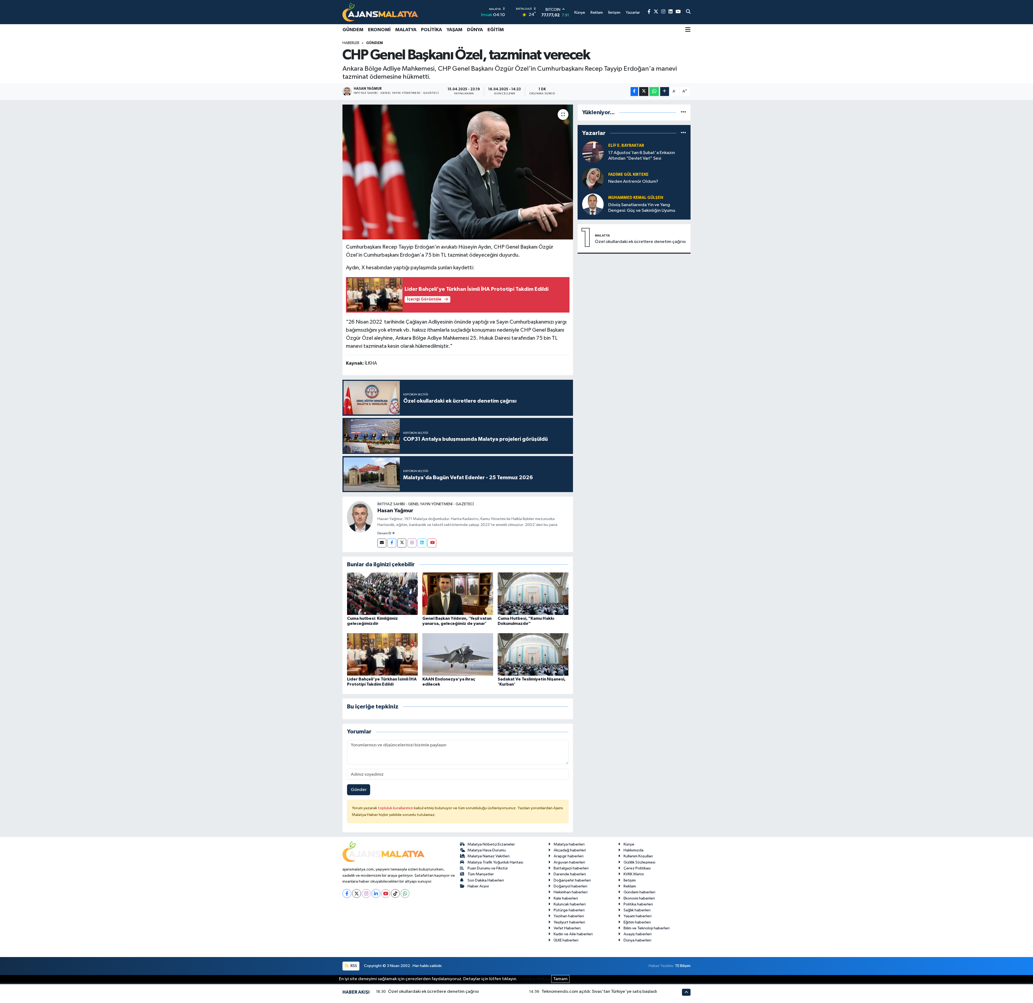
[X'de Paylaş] (643, 91)
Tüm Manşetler (481, 874)
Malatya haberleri (569, 844)
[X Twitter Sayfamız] (656, 12)
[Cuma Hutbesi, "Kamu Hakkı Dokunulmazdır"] (533, 593)
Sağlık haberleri (637, 910)
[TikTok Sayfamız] (395, 893)
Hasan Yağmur (395, 510)
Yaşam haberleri (638, 916)
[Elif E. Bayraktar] (593, 152)
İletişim (630, 880)
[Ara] (688, 12)
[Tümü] (683, 112)
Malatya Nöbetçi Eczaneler (491, 844)
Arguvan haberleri (569, 862)
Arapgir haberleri (568, 856)
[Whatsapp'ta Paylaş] (654, 91)
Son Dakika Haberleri (486, 880)
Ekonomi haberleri (639, 898)
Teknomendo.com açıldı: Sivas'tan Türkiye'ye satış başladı (599, 991)
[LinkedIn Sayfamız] (670, 12)
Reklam (630, 886)
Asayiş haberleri (638, 934)
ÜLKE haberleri (566, 940)
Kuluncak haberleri (570, 904)
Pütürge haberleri (569, 910)
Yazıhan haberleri (569, 916)
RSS (353, 966)
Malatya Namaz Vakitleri (489, 856)
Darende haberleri (570, 874)
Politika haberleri (638, 904)
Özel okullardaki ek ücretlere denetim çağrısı (640, 241)
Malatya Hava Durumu (487, 850)
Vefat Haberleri (567, 928)
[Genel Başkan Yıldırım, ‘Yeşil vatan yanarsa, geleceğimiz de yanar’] (457, 593)
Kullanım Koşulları (638, 856)
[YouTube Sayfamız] (678, 12)
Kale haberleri (566, 898)
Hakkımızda (633, 850)
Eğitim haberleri (637, 922)
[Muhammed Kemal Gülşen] (593, 204)
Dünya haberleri (637, 940)
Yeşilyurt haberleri (569, 922)
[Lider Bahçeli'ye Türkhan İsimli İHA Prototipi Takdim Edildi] (382, 654)
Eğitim (495, 29)
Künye (629, 844)
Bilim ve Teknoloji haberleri (647, 928)
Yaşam (454, 29)
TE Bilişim (683, 966)
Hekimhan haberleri (571, 892)
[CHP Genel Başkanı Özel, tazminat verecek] (457, 172)
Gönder (359, 789)
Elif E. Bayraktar (626, 146)
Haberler (350, 43)
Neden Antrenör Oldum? (633, 181)
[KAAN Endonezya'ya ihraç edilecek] (457, 654)
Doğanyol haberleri (570, 886)
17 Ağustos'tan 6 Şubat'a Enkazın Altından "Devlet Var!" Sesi (641, 156)
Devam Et (384, 533)
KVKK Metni (634, 874)
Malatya (405, 29)
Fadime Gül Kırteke (628, 175)
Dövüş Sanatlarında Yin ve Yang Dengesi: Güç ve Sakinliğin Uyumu (641, 208)
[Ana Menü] (688, 30)
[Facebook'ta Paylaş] (634, 91)
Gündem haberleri (639, 892)
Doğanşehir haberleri (572, 880)
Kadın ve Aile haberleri (573, 934)
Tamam (560, 979)
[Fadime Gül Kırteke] (593, 178)
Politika (431, 29)
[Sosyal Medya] (381, 543)
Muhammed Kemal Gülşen (635, 198)
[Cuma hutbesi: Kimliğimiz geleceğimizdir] (382, 593)
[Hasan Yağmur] (360, 517)
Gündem (352, 29)
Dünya (475, 29)
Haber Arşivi (478, 886)
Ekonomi (379, 29)
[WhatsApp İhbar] (405, 893)
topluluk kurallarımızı (396, 808)
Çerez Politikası (637, 868)
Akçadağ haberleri (570, 850)
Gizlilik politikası (534, 979)
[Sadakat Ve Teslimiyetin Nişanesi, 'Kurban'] (533, 654)
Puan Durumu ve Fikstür (488, 868)
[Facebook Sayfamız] (649, 12)
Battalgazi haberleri (571, 868)
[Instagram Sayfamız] (663, 12)
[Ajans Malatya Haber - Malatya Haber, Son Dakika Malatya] (380, 12)
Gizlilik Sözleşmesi (639, 862)
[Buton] (664, 91)
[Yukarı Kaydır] (686, 992)
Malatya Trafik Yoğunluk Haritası (495, 862)
